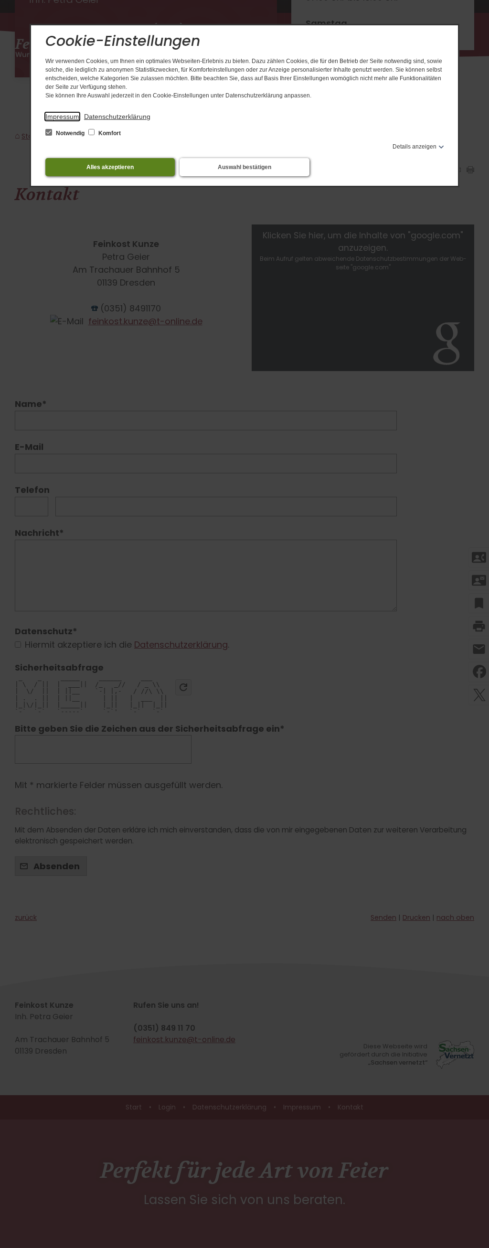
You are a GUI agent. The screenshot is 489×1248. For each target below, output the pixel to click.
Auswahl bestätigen (244, 167)
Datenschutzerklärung (117, 116)
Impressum (62, 116)
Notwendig (70, 133)
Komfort (109, 133)
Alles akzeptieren (110, 167)
